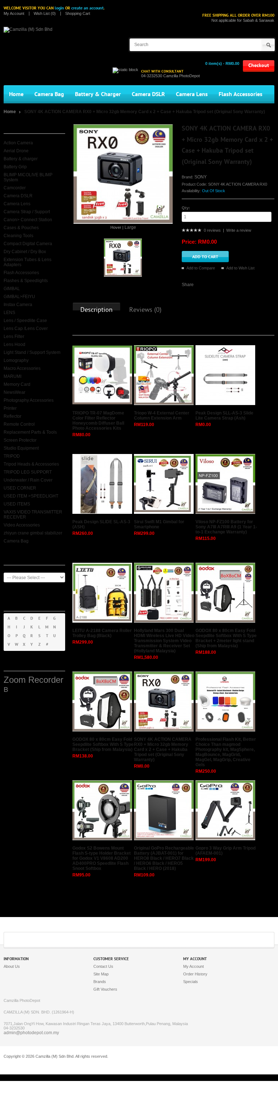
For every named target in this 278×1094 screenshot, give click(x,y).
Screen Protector (20, 440)
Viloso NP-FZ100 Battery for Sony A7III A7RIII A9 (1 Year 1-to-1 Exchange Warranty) (226, 526)
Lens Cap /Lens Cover (26, 328)
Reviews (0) (145, 310)
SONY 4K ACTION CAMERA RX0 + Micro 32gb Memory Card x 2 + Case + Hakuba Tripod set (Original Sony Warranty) (144, 111)
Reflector (12, 416)
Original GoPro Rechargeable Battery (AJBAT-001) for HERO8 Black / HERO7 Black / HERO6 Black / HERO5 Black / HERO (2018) (164, 858)
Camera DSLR (148, 94)
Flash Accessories (240, 94)
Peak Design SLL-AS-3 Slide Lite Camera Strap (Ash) (224, 415)
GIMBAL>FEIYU (19, 296)
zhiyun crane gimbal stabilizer (33, 533)
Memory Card (17, 384)
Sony (200, 176)
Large (130, 227)
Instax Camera (18, 304)
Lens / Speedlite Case (25, 320)
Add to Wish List (240, 268)
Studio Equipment (21, 448)
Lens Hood (14, 344)
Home (16, 94)
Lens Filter (14, 336)
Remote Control (19, 424)
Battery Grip (15, 166)
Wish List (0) (45, 14)
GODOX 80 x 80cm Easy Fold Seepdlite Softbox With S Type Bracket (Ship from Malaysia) (103, 744)
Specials (190, 981)
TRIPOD (12, 456)
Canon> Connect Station (28, 219)
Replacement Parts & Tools (30, 432)
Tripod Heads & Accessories (31, 464)
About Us (12, 966)
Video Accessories (22, 525)
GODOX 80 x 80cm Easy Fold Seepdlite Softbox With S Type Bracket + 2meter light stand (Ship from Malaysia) (226, 638)
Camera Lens (192, 94)
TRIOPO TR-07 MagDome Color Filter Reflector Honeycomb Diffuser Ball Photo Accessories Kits (98, 420)
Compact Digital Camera (28, 243)
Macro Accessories (22, 368)
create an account (87, 8)
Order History (195, 974)
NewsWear (14, 392)
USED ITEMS (17, 504)
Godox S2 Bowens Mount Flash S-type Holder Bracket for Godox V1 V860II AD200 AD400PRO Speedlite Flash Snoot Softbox (101, 858)
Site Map (101, 974)
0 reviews (212, 230)
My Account (14, 14)
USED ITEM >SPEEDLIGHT (31, 496)
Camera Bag (49, 94)
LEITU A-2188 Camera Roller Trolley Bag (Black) (102, 633)
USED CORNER (20, 488)
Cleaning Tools (18, 235)
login (59, 8)
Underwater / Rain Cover (28, 480)
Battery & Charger (98, 94)
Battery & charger (21, 158)
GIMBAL (12, 288)
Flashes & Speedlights (26, 280)
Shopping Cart (77, 14)
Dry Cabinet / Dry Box (25, 251)
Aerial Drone (16, 150)
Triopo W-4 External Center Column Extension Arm (161, 415)
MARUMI (12, 376)
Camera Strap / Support (27, 211)
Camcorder (15, 187)
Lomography (16, 360)
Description (96, 310)
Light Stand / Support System (32, 352)
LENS (9, 312)
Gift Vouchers (105, 989)
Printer (10, 408)
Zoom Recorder (33, 680)
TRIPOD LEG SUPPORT (28, 472)
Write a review (238, 230)
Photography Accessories (29, 400)
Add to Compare (200, 268)
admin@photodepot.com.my (31, 1032)
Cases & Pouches (21, 227)
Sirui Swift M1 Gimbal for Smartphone (159, 524)
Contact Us (103, 966)
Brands (99, 981)
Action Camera (18, 142)
